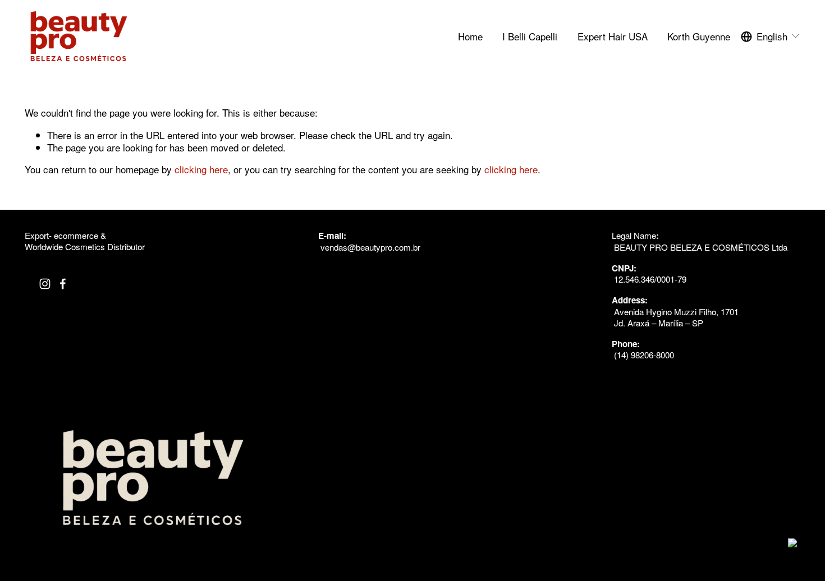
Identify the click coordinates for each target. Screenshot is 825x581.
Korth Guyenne (698, 36)
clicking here (201, 169)
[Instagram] (45, 283)
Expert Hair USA (613, 36)
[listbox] (770, 36)
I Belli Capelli (529, 36)
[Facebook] (62, 283)
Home (470, 36)
